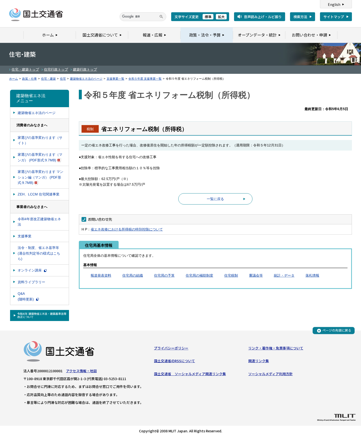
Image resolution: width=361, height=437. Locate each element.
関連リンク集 (258, 360)
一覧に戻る (215, 199)
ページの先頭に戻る (336, 330)
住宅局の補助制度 (199, 275)
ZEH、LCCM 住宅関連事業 (38, 194)
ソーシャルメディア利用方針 (270, 373)
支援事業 (24, 236)
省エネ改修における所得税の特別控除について (127, 229)
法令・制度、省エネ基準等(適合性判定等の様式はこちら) (39, 253)
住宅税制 (231, 275)
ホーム (13, 78)
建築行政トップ (85, 69)
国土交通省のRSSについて (174, 360)
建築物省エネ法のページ (86, 78)
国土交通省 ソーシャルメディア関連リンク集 (190, 373)
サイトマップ (333, 16)
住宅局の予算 (164, 275)
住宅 (63, 78)
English (334, 4)
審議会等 (256, 275)
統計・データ (284, 275)
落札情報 (312, 275)
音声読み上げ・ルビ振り (263, 16)
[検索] (161, 17)
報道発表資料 (101, 275)
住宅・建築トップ (25, 69)
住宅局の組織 (132, 275)
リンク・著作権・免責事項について (275, 348)
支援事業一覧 (115, 78)
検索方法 (300, 16)
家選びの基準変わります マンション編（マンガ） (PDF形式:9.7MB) (40, 177)
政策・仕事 (29, 78)
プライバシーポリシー (171, 348)
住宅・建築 (48, 78)
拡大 (221, 16)
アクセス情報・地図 (81, 370)
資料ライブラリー (31, 282)
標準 (208, 16)
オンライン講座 (30, 270)
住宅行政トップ (56, 69)
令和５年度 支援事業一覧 (145, 78)
